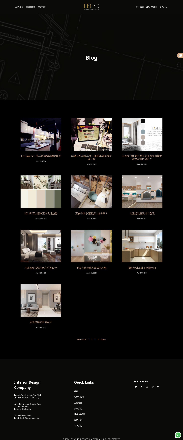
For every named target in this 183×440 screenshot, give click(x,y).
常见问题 (164, 6)
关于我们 (140, 6)
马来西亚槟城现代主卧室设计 (41, 267)
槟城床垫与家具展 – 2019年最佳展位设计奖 (91, 157)
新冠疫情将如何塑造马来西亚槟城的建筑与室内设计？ (142, 157)
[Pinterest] (153, 387)
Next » (103, 339)
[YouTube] (158, 387)
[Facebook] (136, 387)
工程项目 (19, 6)
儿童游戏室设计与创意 (142, 213)
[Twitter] (141, 387)
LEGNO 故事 (151, 6)
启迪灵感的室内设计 (41, 322)
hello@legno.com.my (29, 418)
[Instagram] (147, 387)
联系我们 (42, 6)
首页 (76, 391)
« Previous (81, 339)
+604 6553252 (24, 415)
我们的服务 (31, 6)
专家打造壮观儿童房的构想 (91, 267)
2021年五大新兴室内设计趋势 (40, 213)
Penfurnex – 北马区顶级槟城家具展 (41, 156)
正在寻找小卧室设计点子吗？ (91, 213)
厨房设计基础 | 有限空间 (142, 267)
